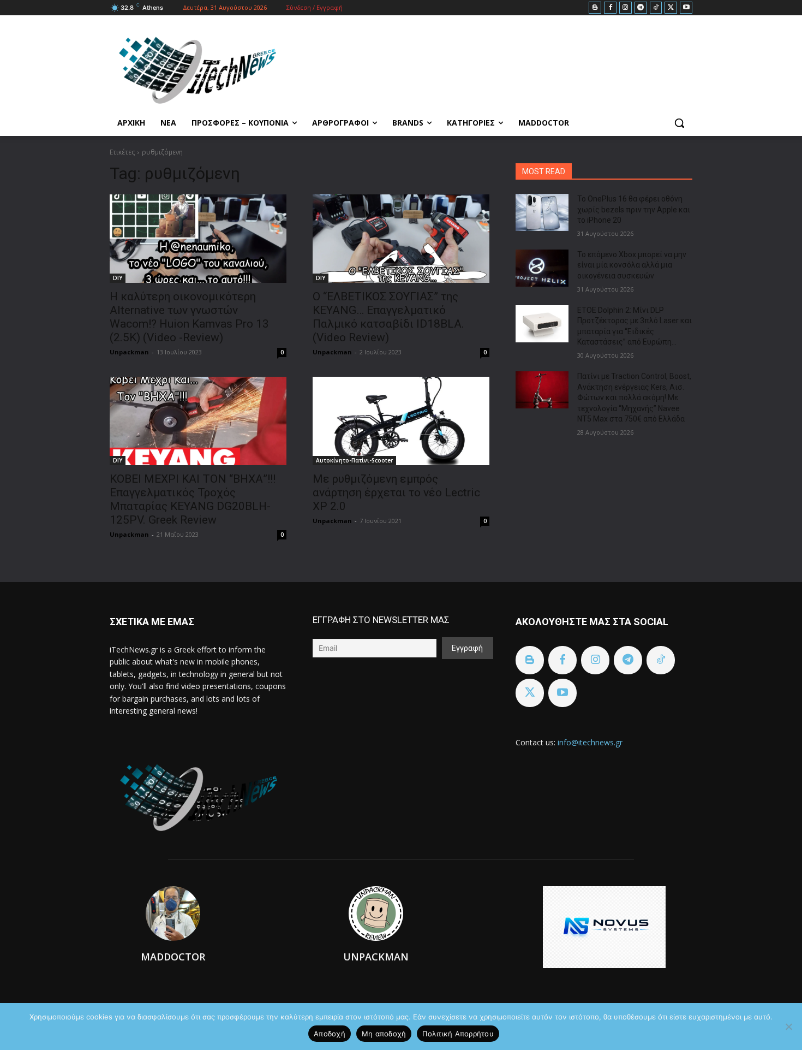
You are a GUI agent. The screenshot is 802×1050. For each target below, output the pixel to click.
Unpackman (129, 352)
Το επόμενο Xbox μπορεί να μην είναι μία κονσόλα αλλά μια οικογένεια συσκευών (631, 265)
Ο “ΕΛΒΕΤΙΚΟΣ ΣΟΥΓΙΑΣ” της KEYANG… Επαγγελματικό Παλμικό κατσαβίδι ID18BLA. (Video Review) (388, 317)
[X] (671, 8)
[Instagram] (625, 8)
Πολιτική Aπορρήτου (458, 1033)
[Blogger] (595, 8)
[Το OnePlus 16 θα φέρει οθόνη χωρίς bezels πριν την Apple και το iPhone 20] (542, 212)
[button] (679, 123)
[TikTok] (656, 8)
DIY (117, 278)
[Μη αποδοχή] (788, 1026)
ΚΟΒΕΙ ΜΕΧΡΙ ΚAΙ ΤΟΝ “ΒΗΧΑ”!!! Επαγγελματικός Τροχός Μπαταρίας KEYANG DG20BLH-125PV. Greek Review (193, 499)
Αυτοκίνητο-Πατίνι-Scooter (354, 460)
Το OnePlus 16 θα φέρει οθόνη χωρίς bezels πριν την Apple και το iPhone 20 (633, 209)
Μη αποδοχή (384, 1033)
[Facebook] (610, 8)
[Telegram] (641, 8)
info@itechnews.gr (590, 742)
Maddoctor (173, 956)
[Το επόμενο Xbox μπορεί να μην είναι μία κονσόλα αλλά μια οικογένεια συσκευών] (542, 268)
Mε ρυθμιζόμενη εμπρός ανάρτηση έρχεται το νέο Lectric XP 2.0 (396, 492)
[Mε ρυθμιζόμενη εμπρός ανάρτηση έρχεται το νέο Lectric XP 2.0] (401, 421)
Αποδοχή (329, 1033)
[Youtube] (686, 8)
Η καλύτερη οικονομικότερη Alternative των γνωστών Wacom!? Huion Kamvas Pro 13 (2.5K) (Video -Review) (189, 317)
